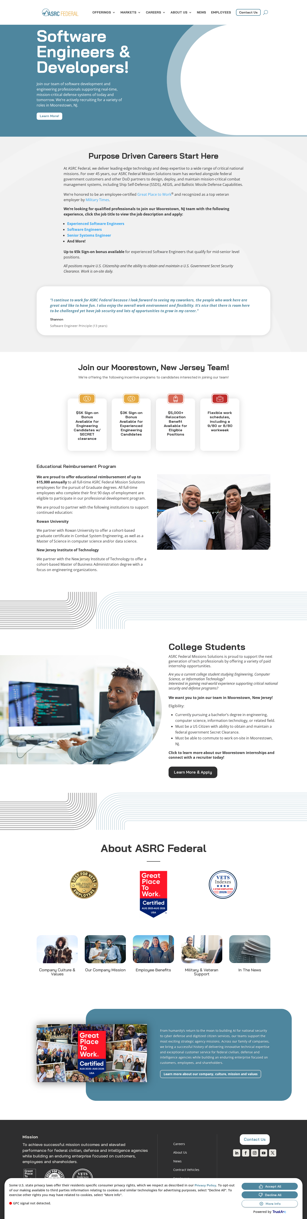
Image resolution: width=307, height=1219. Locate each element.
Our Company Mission (105, 969)
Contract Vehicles (186, 1170)
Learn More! (49, 116)
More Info (273, 1204)
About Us (179, 12)
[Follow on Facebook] (245, 1153)
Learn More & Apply (193, 772)
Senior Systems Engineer (89, 235)
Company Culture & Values (57, 972)
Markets (128, 12)
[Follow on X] (272, 1153)
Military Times (97, 199)
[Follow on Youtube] (263, 1153)
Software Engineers (84, 229)
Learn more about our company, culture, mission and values (211, 1074)
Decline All (273, 1195)
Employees (221, 12)
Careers (153, 12)
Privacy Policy (205, 1185)
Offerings (101, 12)
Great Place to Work (154, 194)
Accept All (273, 1186)
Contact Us (248, 12)
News (201, 12)
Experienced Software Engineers (95, 223)
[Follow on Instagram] (254, 1153)
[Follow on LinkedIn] (236, 1153)
